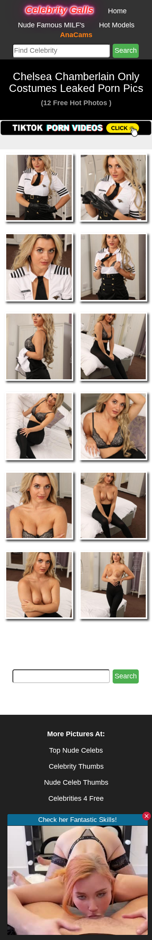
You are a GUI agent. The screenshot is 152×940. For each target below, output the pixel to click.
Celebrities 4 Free (76, 798)
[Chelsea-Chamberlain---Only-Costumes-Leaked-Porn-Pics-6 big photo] (39, 425)
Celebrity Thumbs (76, 766)
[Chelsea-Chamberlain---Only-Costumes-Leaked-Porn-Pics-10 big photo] (39, 584)
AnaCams (76, 35)
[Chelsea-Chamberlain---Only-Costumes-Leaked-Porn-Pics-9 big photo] (113, 505)
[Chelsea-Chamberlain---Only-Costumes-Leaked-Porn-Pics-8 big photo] (39, 505)
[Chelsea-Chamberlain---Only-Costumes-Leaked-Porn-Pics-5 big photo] (113, 346)
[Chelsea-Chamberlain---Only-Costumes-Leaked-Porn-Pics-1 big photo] (113, 187)
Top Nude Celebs (76, 750)
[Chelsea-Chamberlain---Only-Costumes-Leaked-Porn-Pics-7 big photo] (113, 425)
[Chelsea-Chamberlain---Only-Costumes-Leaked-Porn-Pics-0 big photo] (39, 187)
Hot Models (116, 25)
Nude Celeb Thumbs (76, 782)
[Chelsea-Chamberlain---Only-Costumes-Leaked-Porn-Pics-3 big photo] (113, 267)
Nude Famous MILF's (51, 25)
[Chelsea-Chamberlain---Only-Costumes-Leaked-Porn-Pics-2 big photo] (39, 267)
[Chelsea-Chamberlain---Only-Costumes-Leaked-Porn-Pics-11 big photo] (113, 584)
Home (117, 11)
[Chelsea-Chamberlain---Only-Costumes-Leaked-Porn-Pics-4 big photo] (39, 346)
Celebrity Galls (59, 9)
